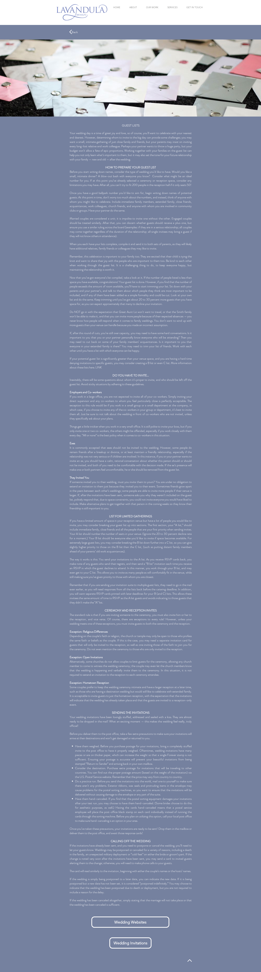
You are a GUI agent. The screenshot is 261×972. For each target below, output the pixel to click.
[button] (172, 7)
